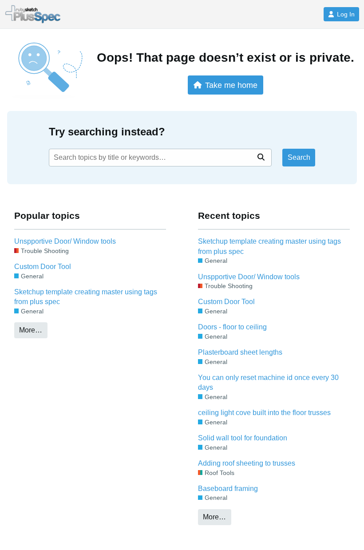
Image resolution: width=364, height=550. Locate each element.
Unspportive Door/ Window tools (65, 241)
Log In (346, 14)
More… (30, 330)
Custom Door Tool (42, 266)
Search (299, 157)
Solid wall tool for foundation (242, 438)
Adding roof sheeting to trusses (246, 463)
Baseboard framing (228, 488)
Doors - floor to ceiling (232, 327)
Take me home (231, 85)
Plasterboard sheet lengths (240, 352)
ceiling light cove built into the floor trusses (264, 412)
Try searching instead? (107, 132)
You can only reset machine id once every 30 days (268, 382)
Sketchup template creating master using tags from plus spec (85, 296)
